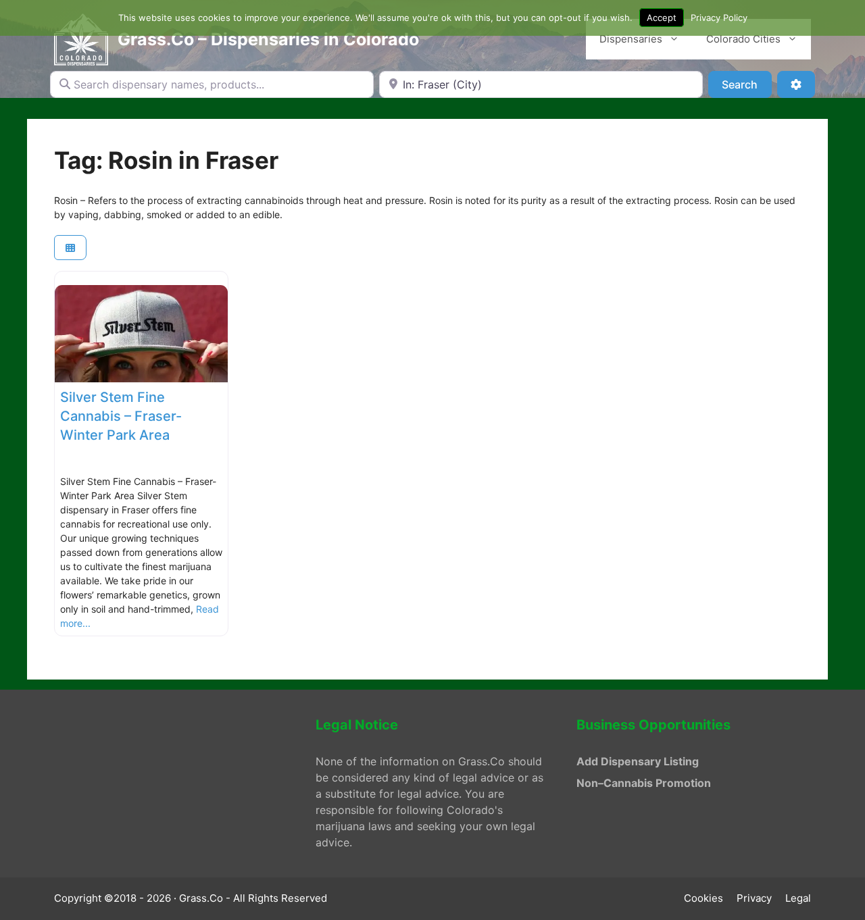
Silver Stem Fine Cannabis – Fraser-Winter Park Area (121, 416)
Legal (798, 898)
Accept (661, 17)
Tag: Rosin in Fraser (166, 160)
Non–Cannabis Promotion (643, 783)
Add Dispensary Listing (637, 761)
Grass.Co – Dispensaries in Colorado (268, 39)
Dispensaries (630, 38)
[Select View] (70, 247)
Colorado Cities (743, 38)
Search (746, 84)
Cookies (703, 898)
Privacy (754, 898)
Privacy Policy (719, 17)
